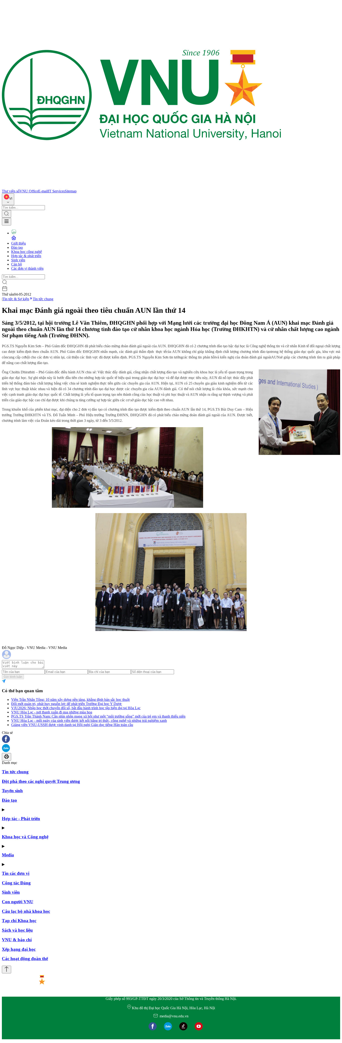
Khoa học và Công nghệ (25, 836)
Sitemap (71, 191)
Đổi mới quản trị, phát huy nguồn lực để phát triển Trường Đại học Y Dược (66, 704)
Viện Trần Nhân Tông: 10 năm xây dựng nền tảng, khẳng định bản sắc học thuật (70, 700)
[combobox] (8, 199)
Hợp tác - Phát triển (21, 818)
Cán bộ (16, 264)
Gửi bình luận (13, 676)
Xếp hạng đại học (19, 949)
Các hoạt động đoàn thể (25, 958)
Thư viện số (11, 191)
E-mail (43, 191)
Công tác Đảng (16, 882)
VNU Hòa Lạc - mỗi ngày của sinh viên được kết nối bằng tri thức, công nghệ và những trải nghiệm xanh (89, 721)
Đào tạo (17, 247)
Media (8, 854)
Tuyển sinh (12, 790)
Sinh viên (18, 260)
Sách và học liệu (17, 930)
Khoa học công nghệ (26, 252)
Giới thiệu (18, 243)
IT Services (56, 191)
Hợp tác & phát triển (26, 256)
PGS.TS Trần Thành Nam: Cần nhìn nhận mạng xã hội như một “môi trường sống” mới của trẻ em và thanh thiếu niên (98, 716)
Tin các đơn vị (15, 873)
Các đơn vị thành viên (27, 268)
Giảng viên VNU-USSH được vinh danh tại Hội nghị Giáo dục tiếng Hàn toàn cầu (72, 725)
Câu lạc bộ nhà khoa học (26, 911)
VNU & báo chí (17, 939)
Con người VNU (17, 901)
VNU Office (29, 191)
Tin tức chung (43, 299)
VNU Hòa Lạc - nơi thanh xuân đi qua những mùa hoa (51, 712)
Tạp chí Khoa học (19, 920)
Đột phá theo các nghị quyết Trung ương (41, 781)
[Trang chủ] (141, 187)
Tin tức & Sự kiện (16, 299)
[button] (171, 739)
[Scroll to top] (6, 969)
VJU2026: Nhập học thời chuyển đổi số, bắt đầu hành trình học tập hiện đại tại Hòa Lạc (76, 708)
